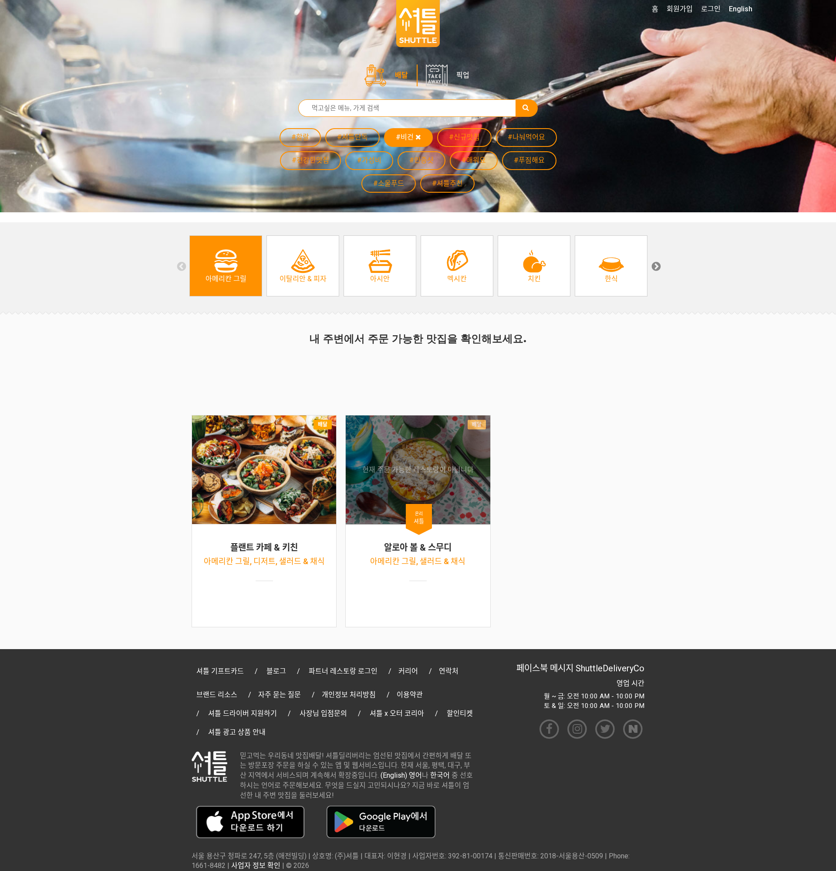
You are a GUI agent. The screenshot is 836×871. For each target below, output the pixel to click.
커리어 (408, 671)
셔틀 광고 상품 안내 (237, 732)
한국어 (440, 775)
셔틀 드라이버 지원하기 (242, 713)
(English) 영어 (401, 775)
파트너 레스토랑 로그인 (343, 671)
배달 (401, 75)
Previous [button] (180, 266)
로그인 (711, 9)
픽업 (462, 75)
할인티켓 (460, 713)
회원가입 (680, 9)
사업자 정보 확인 (255, 865)
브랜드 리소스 (216, 695)
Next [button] (655, 266)
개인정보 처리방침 (349, 695)
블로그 (276, 671)
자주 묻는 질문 (279, 695)
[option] (225, 265)
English (740, 9)
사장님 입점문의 (323, 713)
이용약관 (410, 695)
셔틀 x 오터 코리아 (397, 713)
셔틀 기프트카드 (220, 671)
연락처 (448, 671)
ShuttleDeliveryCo (610, 668)
